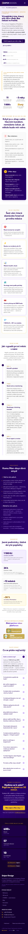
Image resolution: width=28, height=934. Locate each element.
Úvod (3, 7)
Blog (4, 900)
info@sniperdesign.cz (20, 812)
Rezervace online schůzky (19, 923)
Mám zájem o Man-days (13, 808)
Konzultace (5, 902)
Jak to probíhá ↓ (7, 45)
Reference (5, 893)
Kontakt (4, 905)
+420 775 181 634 (8, 912)
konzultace (21, 528)
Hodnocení (6, 923)
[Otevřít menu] (24, 2)
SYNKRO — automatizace (9, 897)
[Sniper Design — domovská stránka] (9, 3)
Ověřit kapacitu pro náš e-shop (12, 41)
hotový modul (7, 514)
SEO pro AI (5, 895)
